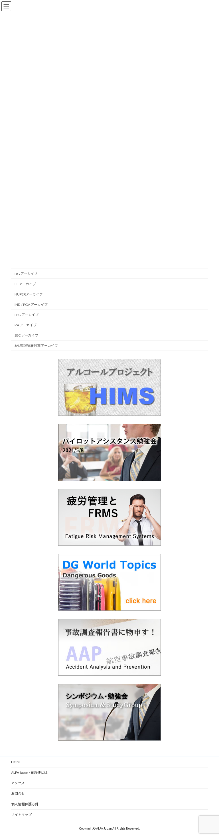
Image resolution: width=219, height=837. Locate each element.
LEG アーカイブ (26, 315)
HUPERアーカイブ (29, 294)
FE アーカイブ (25, 284)
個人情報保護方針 (24, 804)
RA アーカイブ (25, 325)
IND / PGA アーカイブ (31, 304)
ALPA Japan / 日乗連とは (29, 772)
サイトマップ (21, 814)
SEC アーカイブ (26, 335)
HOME (16, 762)
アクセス (18, 783)
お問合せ (18, 793)
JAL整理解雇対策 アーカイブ (36, 345)
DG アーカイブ (26, 273)
